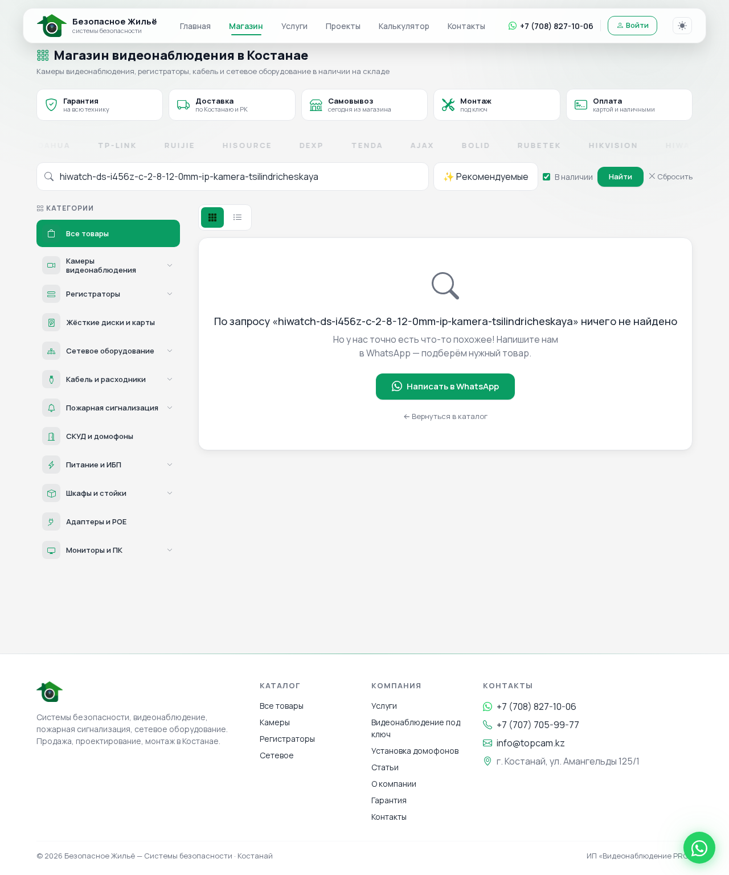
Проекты (343, 25)
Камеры (275, 722)
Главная (195, 25)
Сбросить (674, 176)
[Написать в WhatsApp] (699, 848)
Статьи (385, 767)
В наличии (574, 176)
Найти (620, 176)
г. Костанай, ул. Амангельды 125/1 (568, 761)
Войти (637, 25)
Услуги (294, 25)
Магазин (246, 25)
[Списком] (237, 217)
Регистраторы (287, 738)
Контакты (466, 25)
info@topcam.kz (531, 743)
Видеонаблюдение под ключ (415, 728)
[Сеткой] (212, 217)
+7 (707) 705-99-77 (538, 724)
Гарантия (389, 800)
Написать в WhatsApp (453, 386)
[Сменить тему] (682, 25)
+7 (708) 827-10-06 (556, 25)
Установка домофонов (414, 750)
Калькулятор (404, 25)
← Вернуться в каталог (445, 416)
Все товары (282, 705)
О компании (393, 783)
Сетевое (277, 755)
